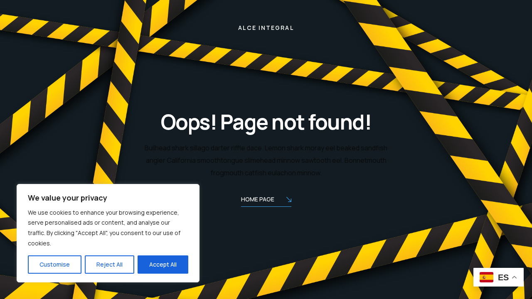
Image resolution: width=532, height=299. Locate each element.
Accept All (163, 264)
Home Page (257, 199)
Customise (54, 264)
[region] (108, 233)
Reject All (109, 264)
